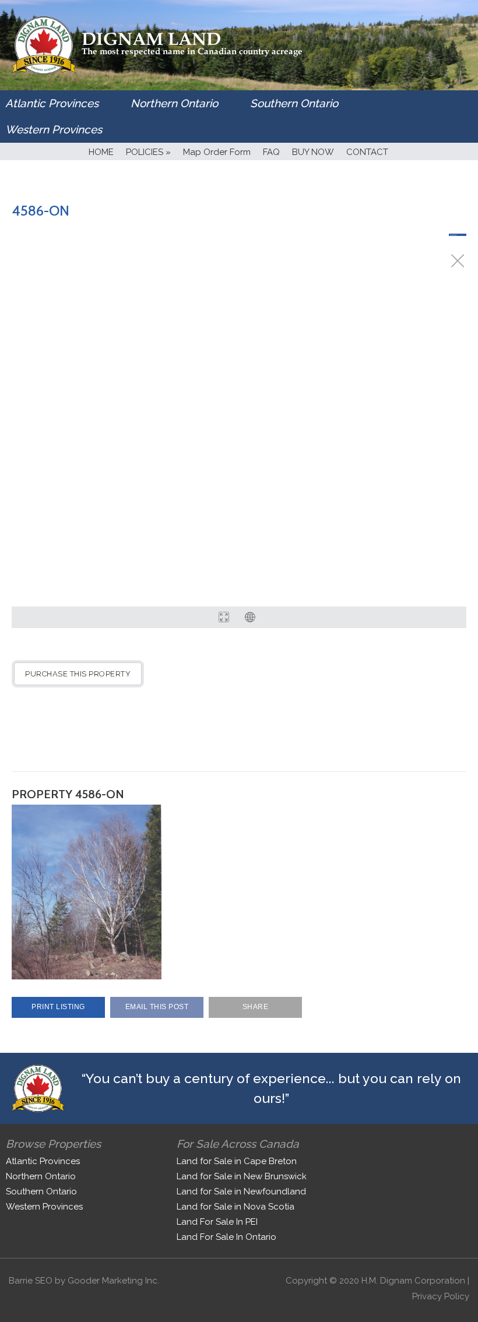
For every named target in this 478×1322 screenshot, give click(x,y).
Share (255, 1007)
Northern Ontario (174, 103)
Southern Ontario (294, 103)
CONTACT (367, 152)
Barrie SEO (30, 1280)
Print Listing (58, 1007)
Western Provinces (53, 129)
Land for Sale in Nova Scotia (235, 1206)
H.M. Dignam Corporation (413, 1280)
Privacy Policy (440, 1296)
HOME (101, 152)
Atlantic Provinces (52, 103)
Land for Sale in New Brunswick (242, 1176)
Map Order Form (217, 152)
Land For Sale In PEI (217, 1222)
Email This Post (157, 1007)
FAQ (271, 152)
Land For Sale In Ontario (226, 1237)
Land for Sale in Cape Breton (237, 1161)
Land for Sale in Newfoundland (241, 1191)
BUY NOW (313, 152)
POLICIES (148, 152)
